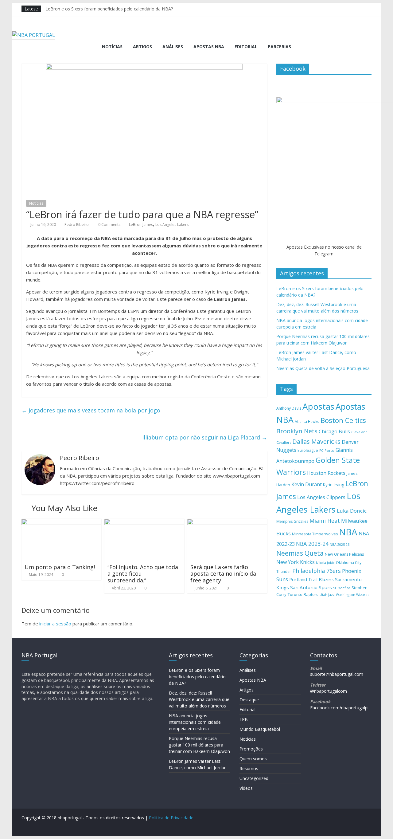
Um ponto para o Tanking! (60, 567)
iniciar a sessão (55, 623)
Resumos (248, 768)
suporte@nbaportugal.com (336, 674)
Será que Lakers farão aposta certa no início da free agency (223, 573)
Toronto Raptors (303, 594)
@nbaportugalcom (328, 691)
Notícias (112, 46)
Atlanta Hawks (307, 421)
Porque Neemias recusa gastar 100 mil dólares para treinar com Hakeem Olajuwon (199, 744)
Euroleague (308, 450)
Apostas (318, 406)
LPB (243, 719)
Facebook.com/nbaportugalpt (339, 708)
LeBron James (141, 224)
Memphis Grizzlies (292, 521)
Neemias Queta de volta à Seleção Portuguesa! (323, 368)
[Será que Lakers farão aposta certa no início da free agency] (227, 522)
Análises (172, 46)
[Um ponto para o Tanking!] (61, 522)
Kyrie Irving (333, 484)
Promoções (251, 749)
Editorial (246, 46)
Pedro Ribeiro (76, 224)
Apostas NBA (208, 46)
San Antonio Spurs (311, 587)
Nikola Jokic (325, 563)
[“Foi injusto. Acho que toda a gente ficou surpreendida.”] (144, 522)
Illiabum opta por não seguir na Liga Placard (204, 437)
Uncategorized (253, 778)
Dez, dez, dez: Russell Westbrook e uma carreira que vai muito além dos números (199, 699)
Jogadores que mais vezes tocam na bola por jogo (90, 410)
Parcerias (279, 46)
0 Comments (108, 224)
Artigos (142, 46)
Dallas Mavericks (316, 441)
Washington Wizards (352, 594)
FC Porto (326, 450)
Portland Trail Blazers (311, 579)
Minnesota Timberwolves (315, 534)
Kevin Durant (306, 484)
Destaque (249, 700)
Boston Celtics (343, 420)
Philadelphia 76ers (316, 570)
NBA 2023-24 (312, 543)
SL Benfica (341, 587)
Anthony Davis (288, 408)
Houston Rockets (326, 473)
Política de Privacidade (171, 818)
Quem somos (253, 759)
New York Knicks (295, 562)
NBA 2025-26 (339, 544)
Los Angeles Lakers (172, 224)
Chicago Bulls (334, 431)
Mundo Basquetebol (259, 729)
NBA (348, 532)
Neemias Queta (300, 553)
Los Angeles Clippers (321, 497)
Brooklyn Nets (296, 431)
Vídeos (246, 788)
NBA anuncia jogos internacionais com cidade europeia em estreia (195, 722)
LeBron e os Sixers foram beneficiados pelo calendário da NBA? (109, 9)
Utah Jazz (327, 594)
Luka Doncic (352, 510)
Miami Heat (324, 520)
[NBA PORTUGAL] (33, 35)
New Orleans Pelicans (344, 554)
